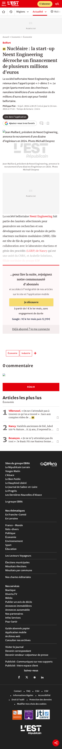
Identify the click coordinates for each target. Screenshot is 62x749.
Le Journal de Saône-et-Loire (21, 487)
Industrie (25, 353)
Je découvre (31, 302)
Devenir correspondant (18, 650)
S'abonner (44, 3)
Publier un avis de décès (18, 601)
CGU (37, 691)
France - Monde (14, 525)
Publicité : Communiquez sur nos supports (29, 661)
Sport (8, 545)
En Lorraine (11, 518)
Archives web (12, 636)
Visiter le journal (14, 647)
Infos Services (13, 617)
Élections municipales (17, 562)
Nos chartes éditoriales (18, 577)
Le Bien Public (13, 479)
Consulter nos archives (18, 640)
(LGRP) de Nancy (36, 250)
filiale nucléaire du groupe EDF (21, 260)
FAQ (28, 691)
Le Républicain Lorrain (17, 467)
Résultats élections (15, 566)
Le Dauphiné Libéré (16, 483)
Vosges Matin (12, 471)
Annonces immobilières (18, 605)
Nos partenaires (14, 613)
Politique (10, 533)
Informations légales (23, 695)
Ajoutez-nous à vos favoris (22, 123)
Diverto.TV (11, 594)
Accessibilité (44, 695)
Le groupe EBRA (14, 501)
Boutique (10, 590)
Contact (17, 691)
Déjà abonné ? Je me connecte (31, 329)
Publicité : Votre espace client (21, 665)
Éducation (11, 549)
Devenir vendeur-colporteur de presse (26, 654)
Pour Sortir (11, 621)
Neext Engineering (41, 216)
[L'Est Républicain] (24, 4)
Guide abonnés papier (17, 628)
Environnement (14, 541)
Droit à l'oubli (18, 699)
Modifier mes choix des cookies (31, 703)
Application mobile (15, 632)
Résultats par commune (18, 570)
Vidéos (58, 11)
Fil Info (11, 11)
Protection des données (40, 699)
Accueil (3, 11)
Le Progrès (11, 490)
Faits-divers (12, 529)
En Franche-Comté (15, 514)
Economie (16, 37)
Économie (27, 37)
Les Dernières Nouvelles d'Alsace (23, 494)
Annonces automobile (17, 609)
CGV (46, 691)
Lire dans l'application (15, 117)
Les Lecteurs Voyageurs (18, 555)
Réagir (31, 387)
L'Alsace (9, 475)
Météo (8, 598)
